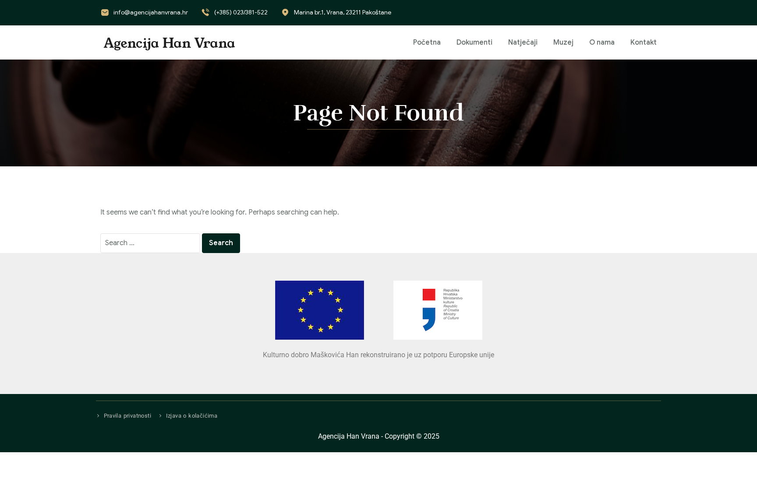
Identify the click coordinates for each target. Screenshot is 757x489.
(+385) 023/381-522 (241, 12)
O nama (602, 42)
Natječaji (523, 42)
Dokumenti (474, 42)
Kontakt (643, 42)
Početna (427, 42)
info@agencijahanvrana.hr (150, 12)
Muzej (563, 42)
